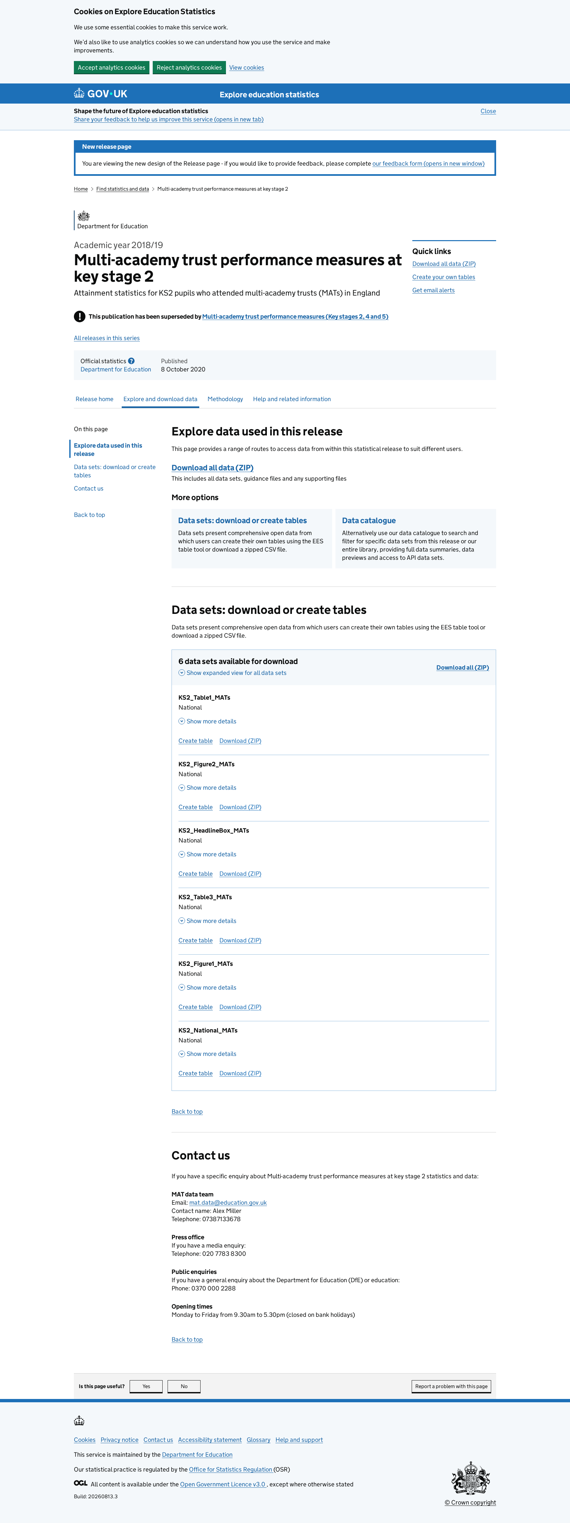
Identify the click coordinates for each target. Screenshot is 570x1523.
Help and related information (292, 399)
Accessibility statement (210, 1440)
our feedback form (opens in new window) (428, 163)
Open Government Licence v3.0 (223, 1484)
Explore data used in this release (108, 450)
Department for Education (115, 369)
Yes (152, 1386)
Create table (195, 741)
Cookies (85, 1440)
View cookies (246, 67)
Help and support (299, 1440)
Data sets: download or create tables (115, 471)
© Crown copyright (470, 1502)
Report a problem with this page (451, 1386)
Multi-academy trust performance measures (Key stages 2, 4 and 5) (295, 316)
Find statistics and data (122, 189)
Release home (94, 399)
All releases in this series (107, 338)
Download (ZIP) (240, 741)
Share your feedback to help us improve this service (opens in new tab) (169, 119)
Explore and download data (160, 399)
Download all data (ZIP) (444, 264)
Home (81, 189)
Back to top (89, 515)
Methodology (225, 399)
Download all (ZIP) (462, 667)
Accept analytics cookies (111, 67)
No (191, 1386)
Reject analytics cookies (189, 67)
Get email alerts (433, 290)
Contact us (89, 488)
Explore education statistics (269, 94)
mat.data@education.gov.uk (228, 1202)
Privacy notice (120, 1440)
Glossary (258, 1440)
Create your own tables (443, 277)
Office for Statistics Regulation (231, 1469)
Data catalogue (369, 520)
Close (488, 111)
